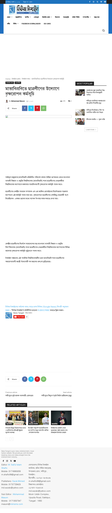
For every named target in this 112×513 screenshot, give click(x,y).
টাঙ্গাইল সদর (26, 79)
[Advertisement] (56, 54)
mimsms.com (16, 504)
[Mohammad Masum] (7, 101)
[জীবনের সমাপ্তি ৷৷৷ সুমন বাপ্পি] (80, 121)
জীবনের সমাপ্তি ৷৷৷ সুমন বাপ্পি (95, 119)
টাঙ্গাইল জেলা (16, 79)
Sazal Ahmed (18, 481)
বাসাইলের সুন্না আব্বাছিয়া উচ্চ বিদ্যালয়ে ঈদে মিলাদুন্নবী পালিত (95, 92)
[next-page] (11, 439)
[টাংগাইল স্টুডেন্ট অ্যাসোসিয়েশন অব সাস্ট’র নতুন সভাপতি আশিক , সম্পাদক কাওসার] (38, 418)
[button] (103, 30)
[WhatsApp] (43, 108)
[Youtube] (105, 2)
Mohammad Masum (18, 101)
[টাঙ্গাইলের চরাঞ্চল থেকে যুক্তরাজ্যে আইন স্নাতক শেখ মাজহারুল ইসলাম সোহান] (61, 418)
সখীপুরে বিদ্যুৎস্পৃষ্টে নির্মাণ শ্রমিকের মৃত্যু (56, 395)
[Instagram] (93, 2)
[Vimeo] (101, 2)
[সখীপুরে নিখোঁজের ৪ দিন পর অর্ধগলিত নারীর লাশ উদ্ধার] (80, 112)
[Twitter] (97, 2)
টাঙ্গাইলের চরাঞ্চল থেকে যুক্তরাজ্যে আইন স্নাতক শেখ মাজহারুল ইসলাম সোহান (59, 430)
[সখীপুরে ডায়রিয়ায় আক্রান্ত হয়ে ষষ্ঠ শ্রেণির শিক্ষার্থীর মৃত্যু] (80, 103)
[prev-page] (7, 439)
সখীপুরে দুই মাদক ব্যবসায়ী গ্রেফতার (19, 395)
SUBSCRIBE (44, 310)
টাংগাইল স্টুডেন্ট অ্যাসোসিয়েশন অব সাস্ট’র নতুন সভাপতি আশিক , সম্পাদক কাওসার (38, 430)
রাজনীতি (17, 83)
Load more (90, 130)
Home (7, 79)
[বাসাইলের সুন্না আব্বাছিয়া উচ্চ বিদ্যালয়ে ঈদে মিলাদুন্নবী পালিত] (80, 92)
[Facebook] (89, 2)
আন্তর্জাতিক (9, 424)
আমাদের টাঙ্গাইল (33, 424)
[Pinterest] (37, 108)
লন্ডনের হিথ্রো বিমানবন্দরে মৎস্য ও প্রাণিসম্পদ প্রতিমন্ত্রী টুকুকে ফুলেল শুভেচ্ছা (15, 430)
